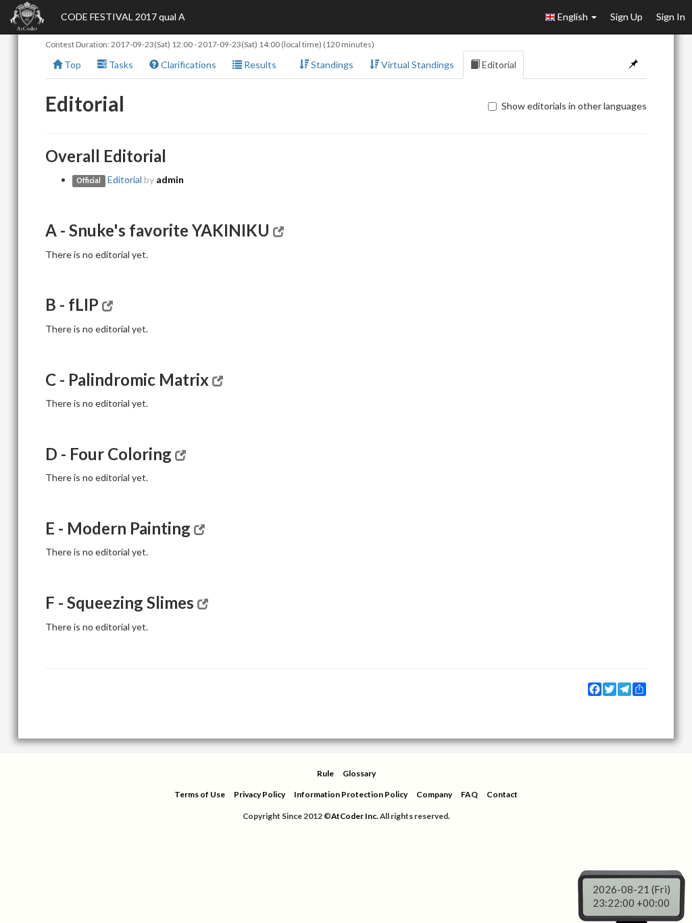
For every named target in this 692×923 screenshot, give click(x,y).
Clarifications (187, 64)
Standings (331, 64)
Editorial (498, 64)
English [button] (572, 16)
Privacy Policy (259, 794)
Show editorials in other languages (574, 105)
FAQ (469, 794)
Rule (325, 773)
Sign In (670, 16)
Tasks (120, 64)
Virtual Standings (416, 64)
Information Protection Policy (350, 794)
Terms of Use (199, 794)
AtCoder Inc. (354, 816)
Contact (502, 794)
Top (71, 64)
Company (434, 794)
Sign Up (626, 16)
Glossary (359, 773)
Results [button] (259, 64)
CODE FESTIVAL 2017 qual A (123, 16)
